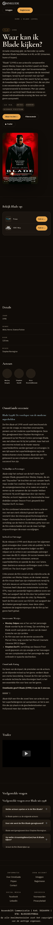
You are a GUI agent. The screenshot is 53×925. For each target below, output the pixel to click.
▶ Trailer (9, 124)
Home (17, 19)
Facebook (13, 896)
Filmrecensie (30, 117)
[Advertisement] (26, 278)
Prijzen (13, 881)
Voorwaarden (39, 896)
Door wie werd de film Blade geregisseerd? (25, 823)
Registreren (25, 10)
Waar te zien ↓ (11, 117)
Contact (13, 885)
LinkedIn (13, 901)
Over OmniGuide (13, 877)
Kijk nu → (41, 219)
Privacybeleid (39, 901)
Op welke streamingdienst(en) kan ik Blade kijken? (25, 838)
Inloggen (8, 10)
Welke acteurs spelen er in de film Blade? (24, 809)
